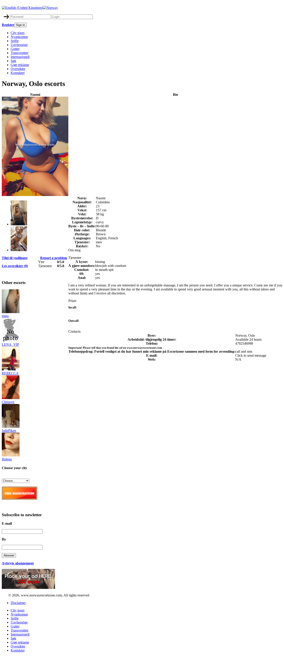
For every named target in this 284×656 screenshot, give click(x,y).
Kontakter (18, 73)
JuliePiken (9, 430)
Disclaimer (18, 603)
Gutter (15, 49)
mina (5, 316)
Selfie (15, 41)
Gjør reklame (20, 65)
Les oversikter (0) (15, 266)
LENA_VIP (10, 344)
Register (8, 25)
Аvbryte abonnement (18, 563)
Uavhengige (19, 45)
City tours (17, 33)
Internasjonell (20, 57)
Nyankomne (19, 37)
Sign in (20, 25)
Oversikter (18, 69)
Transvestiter (19, 53)
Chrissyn (8, 402)
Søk (13, 61)
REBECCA (10, 373)
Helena (7, 459)
